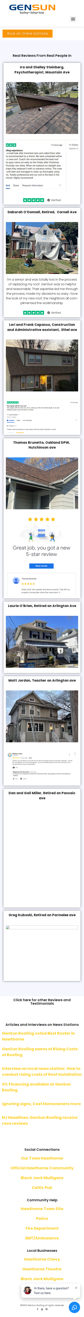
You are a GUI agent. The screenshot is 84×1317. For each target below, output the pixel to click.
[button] (73, 19)
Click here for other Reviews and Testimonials (42, 1193)
